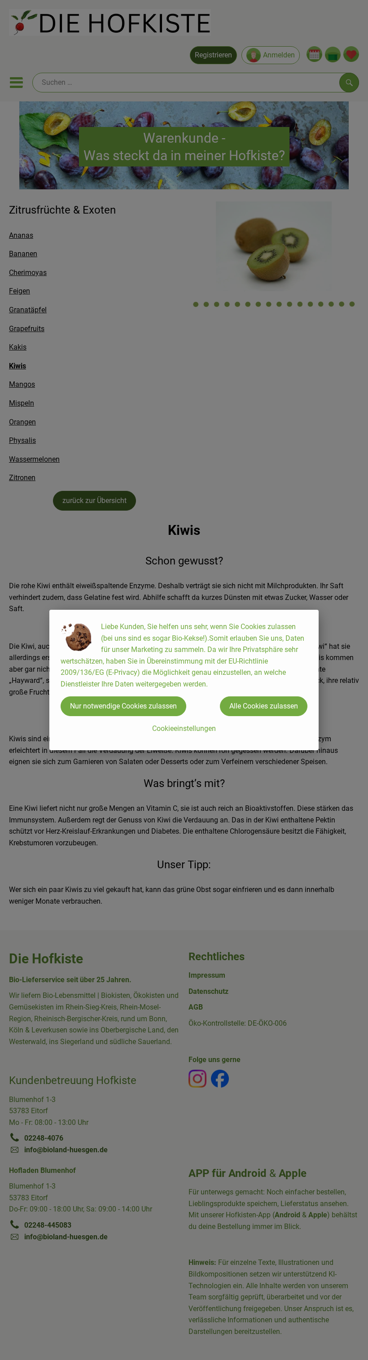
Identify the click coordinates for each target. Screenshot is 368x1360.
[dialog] (184, 680)
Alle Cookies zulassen (263, 706)
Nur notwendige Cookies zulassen (123, 706)
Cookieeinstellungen (184, 728)
